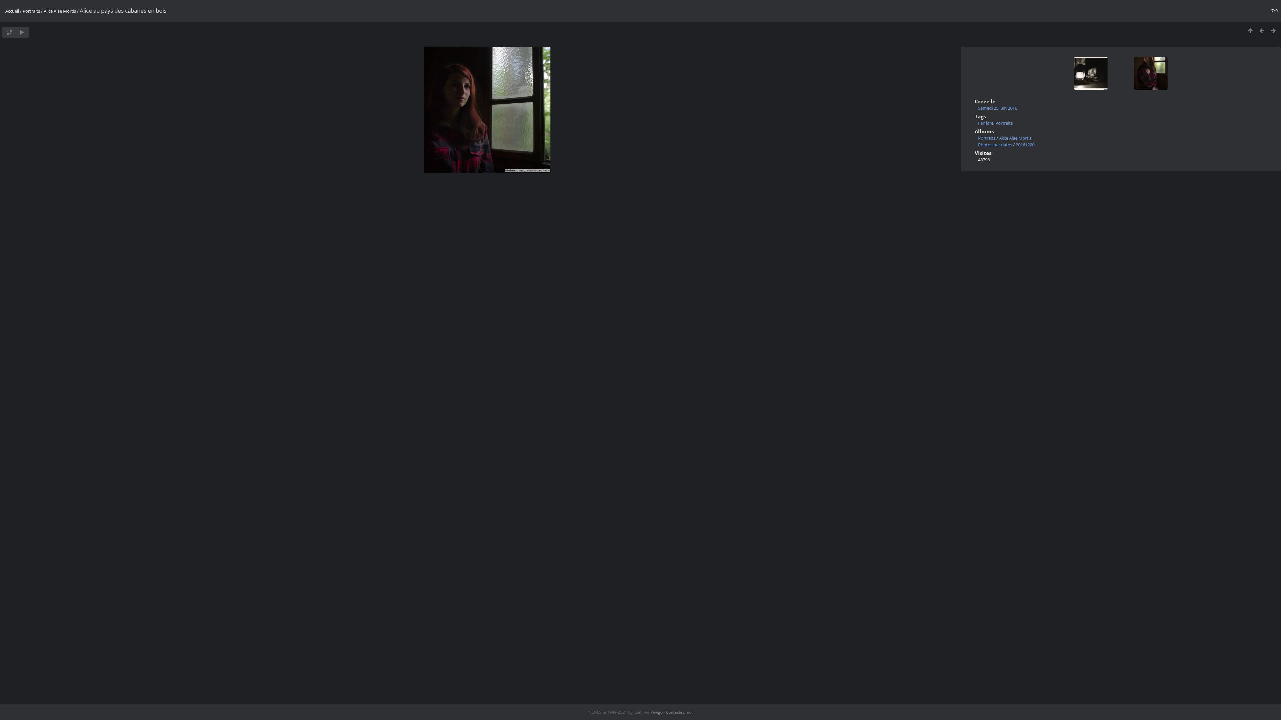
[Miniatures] (1250, 30)
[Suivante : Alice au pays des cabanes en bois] (1273, 30)
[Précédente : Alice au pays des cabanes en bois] (1262, 30)
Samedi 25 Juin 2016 (997, 108)
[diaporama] (22, 32)
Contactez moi (679, 712)
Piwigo (657, 712)
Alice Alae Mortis (60, 11)
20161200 (1025, 145)
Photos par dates (995, 145)
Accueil (12, 11)
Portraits (31, 11)
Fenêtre (985, 123)
